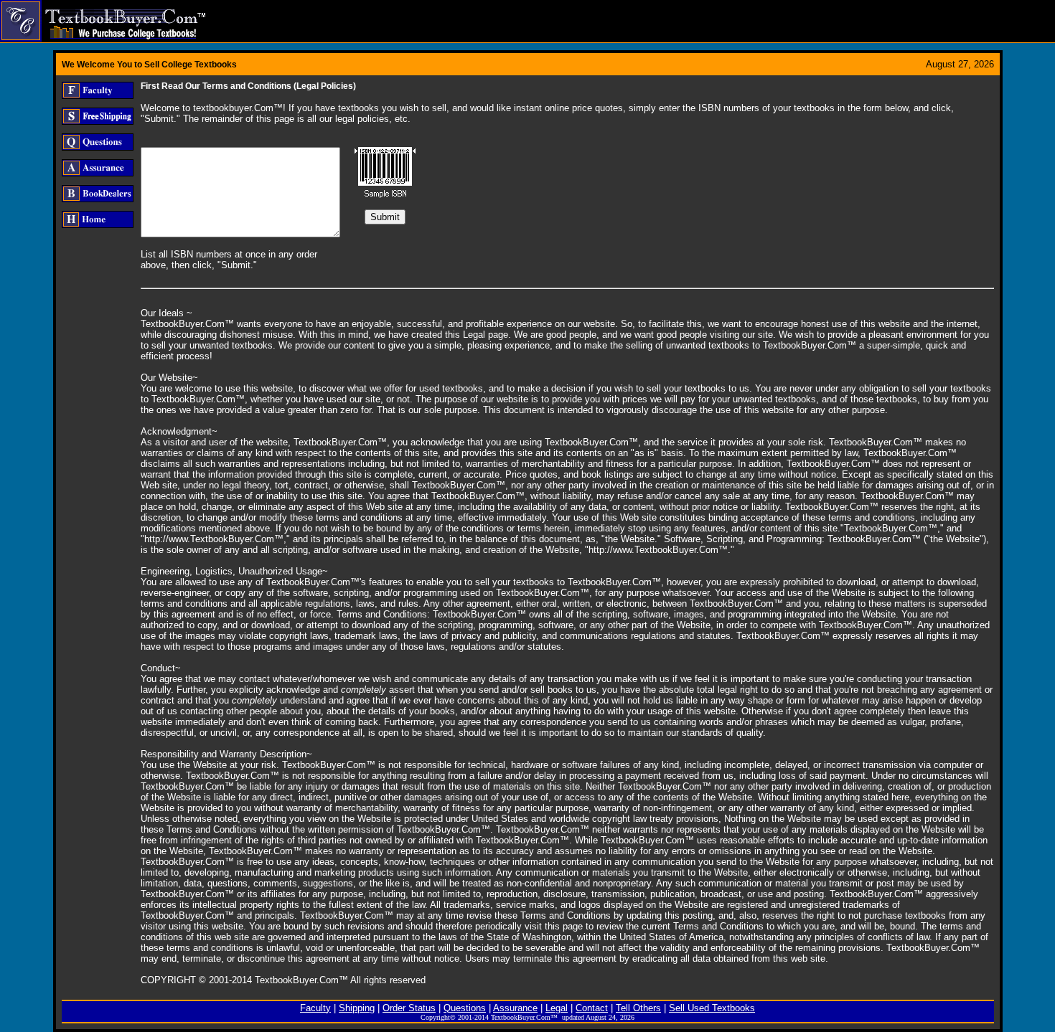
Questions (465, 1008)
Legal (556, 1008)
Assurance (515, 1008)
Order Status (409, 1008)
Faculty (315, 1008)
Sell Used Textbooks (712, 1008)
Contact (592, 1008)
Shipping (357, 1008)
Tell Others (638, 1008)
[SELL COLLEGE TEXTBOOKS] (103, 46)
